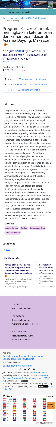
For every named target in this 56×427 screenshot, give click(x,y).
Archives (14, 18)
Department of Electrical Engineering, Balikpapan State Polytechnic (23, 357)
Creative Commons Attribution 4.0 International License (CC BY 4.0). (26, 378)
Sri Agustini (10, 51)
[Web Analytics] (43, 386)
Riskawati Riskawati (17, 58)
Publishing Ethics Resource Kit (25, 324)
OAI (10, 389)
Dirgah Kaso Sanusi (33, 51)
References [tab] (27, 79)
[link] (24, 71)
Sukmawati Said (36, 54)
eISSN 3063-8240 (37, 372)
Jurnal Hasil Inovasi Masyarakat (19, 12)
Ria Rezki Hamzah (13, 54)
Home (5, 18)
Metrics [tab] (10, 90)
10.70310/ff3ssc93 (10, 70)
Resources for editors (21, 320)
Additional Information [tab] (30, 90)
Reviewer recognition (21, 339)
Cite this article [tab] (40, 84)
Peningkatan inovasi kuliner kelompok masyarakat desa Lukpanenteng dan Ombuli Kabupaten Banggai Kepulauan (18, 269)
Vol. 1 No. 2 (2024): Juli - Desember (33, 18)
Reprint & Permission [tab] (16, 84)
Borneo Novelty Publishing (17, 365)
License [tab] (42, 79)
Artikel (8, 250)
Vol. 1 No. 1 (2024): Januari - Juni (16, 287)
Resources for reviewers (22, 336)
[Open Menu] (2, 12)
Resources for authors (21, 308)
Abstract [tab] (11, 79)
